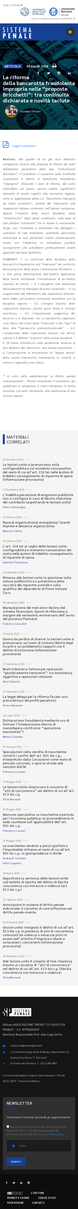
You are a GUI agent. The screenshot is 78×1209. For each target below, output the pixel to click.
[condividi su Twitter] (48, 73)
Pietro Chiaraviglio (14, 507)
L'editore (37, 1192)
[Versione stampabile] (54, 65)
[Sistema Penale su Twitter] (14, 1182)
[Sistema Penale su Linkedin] (21, 1182)
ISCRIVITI (16, 1161)
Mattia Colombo (13, 736)
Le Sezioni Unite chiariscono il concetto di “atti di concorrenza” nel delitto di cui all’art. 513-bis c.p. (39, 790)
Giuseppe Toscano (30, 111)
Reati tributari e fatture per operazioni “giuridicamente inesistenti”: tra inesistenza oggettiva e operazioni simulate (37, 673)
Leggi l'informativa (52, 1134)
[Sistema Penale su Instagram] (28, 1182)
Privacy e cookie (18, 1197)
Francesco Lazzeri (14, 771)
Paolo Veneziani (13, 705)
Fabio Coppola (12, 863)
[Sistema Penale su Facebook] (6, 1182)
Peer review (15, 1202)
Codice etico (47, 1197)
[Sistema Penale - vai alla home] (17, 32)
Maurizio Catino (12, 531)
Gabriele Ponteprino (15, 562)
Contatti (38, 1202)
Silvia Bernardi (11, 799)
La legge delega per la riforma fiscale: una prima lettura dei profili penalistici (35, 698)
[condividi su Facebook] (38, 73)
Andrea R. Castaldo (14, 858)
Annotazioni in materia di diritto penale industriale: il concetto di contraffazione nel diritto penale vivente (37, 908)
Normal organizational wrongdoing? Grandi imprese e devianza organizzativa (36, 524)
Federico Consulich (15, 623)
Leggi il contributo (24, 145)
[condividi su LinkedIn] (69, 73)
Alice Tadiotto (11, 681)
